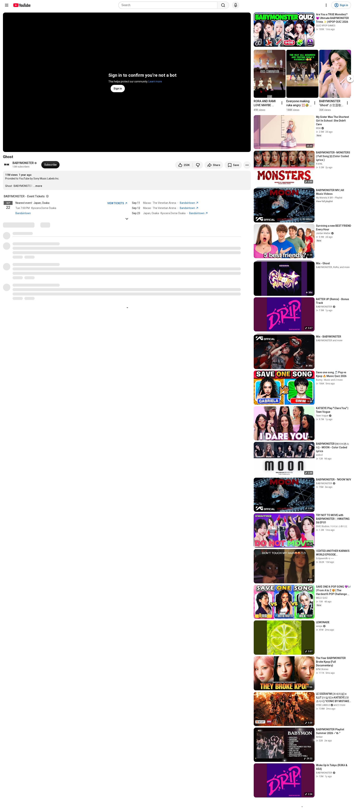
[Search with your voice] (235, 5)
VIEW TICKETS (116, 203)
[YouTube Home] (21, 5)
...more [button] (37, 185)
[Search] (223, 5)
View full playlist (324, 201)
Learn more (155, 81)
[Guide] (6, 5)
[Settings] (326, 5)
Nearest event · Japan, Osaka (32, 202)
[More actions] (247, 165)
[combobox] (169, 5)
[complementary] (47, 196)
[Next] (350, 78)
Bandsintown (23, 213)
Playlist (338, 197)
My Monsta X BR (324, 197)
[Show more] (127, 219)
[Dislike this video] (198, 165)
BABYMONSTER (23, 163)
